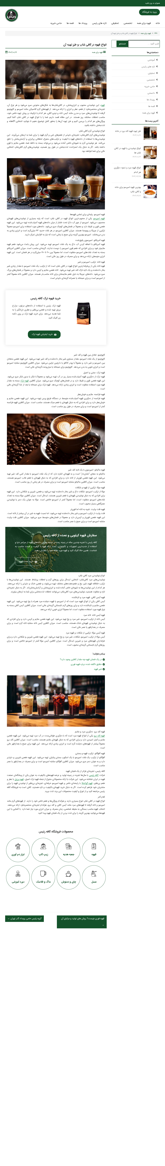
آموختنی (151, 60)
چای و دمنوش (68, 882)
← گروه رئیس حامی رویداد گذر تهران (24, 919)
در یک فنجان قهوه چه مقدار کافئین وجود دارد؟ (81, 660)
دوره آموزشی (18, 882)
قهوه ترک (24, 381)
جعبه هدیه (68, 854)
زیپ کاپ (43, 854)
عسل (94, 882)
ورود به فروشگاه (149, 12)
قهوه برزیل (19, 779)
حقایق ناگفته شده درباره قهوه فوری (86, 664)
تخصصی (128, 23)
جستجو (122, 44)
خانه (158, 23)
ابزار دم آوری (17, 854)
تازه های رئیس (99, 23)
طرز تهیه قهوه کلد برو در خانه (128, 131)
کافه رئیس (94, 775)
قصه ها (70, 23)
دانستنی (151, 93)
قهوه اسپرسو (99, 219)
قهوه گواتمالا (87, 783)
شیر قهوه (98, 669)
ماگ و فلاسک (43, 882)
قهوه (103, 105)
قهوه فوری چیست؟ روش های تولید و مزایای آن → (82, 922)
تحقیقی (115, 23)
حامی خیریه (56, 23)
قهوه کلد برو (99, 736)
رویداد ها (82, 23)
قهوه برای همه (144, 23)
